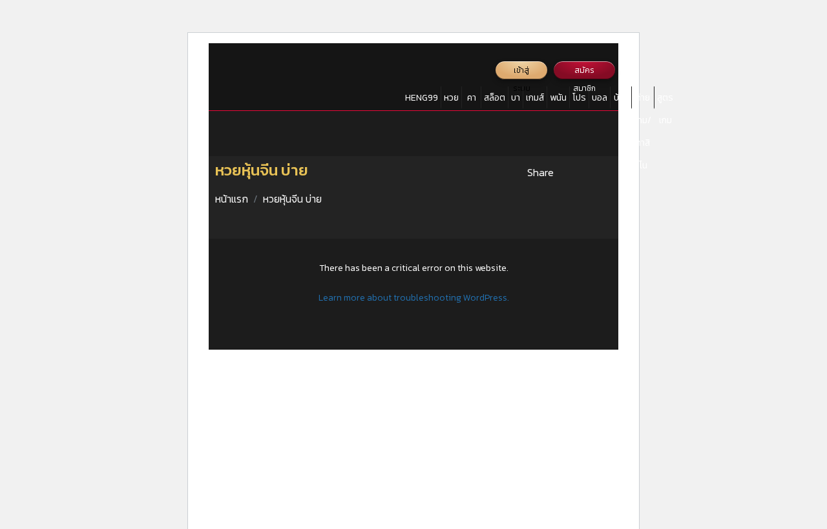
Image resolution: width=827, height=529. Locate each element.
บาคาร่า (515, 100)
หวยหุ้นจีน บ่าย (292, 198)
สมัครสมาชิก (584, 72)
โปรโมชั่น (579, 100)
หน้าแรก (231, 198)
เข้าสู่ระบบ (521, 72)
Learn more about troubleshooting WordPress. (414, 297)
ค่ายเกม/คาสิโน (642, 100)
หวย (451, 98)
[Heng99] (246, 77)
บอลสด (599, 100)
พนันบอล (558, 100)
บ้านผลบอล (621, 100)
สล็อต (494, 98)
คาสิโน (471, 100)
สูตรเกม (665, 100)
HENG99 (421, 98)
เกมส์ (535, 98)
